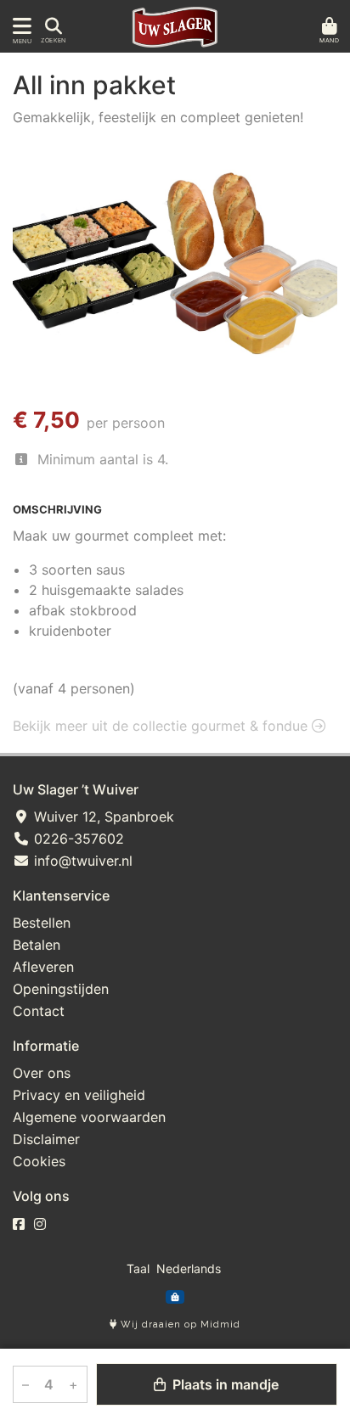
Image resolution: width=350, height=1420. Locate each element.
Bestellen (42, 922)
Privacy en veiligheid (79, 1094)
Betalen (36, 944)
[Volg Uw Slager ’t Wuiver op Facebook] (19, 1223)
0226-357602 (77, 838)
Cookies (39, 1161)
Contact (39, 1010)
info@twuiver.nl (81, 860)
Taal (138, 1268)
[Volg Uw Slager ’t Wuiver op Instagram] (40, 1223)
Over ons (42, 1072)
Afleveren (43, 966)
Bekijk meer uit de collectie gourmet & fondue (162, 725)
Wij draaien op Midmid (178, 1324)
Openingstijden (61, 988)
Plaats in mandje (224, 1384)
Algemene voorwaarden (89, 1116)
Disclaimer (46, 1139)
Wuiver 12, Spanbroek (102, 816)
